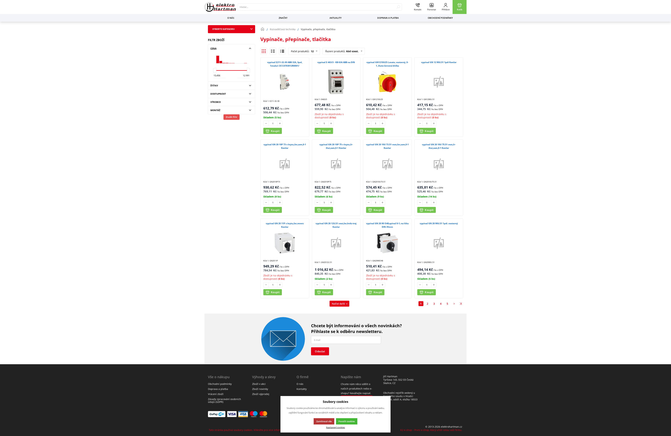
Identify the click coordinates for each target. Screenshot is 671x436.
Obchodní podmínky (440, 17)
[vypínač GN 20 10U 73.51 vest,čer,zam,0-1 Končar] (387, 164)
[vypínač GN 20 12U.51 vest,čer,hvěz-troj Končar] (336, 242)
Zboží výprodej (260, 394)
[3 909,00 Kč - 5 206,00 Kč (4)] (227, 58)
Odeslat (320, 351)
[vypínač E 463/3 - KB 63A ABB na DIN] (336, 81)
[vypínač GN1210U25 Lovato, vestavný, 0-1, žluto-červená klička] (387, 81)
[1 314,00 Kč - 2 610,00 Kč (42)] (220, 58)
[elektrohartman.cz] (220, 7)
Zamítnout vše (324, 421)
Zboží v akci (259, 384)
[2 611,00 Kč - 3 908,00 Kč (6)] (223, 58)
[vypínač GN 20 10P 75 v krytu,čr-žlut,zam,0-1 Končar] (336, 164)
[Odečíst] (266, 123)
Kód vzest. (352, 51)
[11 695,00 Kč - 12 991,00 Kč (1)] (245, 58)
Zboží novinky (260, 389)
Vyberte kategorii (223, 29)
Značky (283, 17)
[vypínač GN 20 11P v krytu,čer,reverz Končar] (284, 242)
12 (312, 51)
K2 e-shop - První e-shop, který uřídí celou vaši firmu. (431, 430)
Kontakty (302, 389)
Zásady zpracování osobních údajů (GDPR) (224, 400)
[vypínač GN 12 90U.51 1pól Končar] (438, 81)
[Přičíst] (279, 123)
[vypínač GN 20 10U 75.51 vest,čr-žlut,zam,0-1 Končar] (438, 164)
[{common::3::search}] (398, 6)
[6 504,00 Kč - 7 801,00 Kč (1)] (233, 58)
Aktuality (336, 17)
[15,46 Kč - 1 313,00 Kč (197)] (217, 58)
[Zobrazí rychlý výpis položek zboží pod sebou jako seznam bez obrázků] (282, 51)
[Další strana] (454, 303)
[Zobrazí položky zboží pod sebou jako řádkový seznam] (273, 51)
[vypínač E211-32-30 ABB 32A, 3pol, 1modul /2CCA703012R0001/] (284, 81)
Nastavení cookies (335, 427)
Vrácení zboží (215, 394)
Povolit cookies (346, 421)
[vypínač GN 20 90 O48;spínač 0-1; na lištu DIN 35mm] (387, 242)
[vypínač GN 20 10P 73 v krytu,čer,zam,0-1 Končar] (284, 164)
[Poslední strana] (460, 303)
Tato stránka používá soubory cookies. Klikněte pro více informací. (247, 430)
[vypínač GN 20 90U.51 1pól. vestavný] (438, 242)
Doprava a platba (388, 17)
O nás (230, 17)
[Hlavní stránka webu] (262, 29)
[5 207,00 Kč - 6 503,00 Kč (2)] (230, 58)
